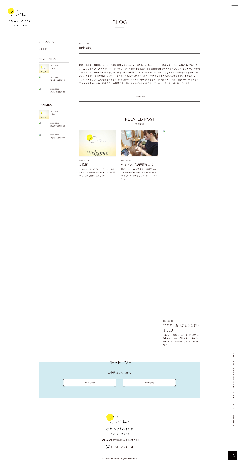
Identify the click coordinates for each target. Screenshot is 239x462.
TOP (233, 354)
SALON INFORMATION (233, 374)
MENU (233, 396)
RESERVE (233, 420)
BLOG (233, 407)
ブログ (44, 49)
